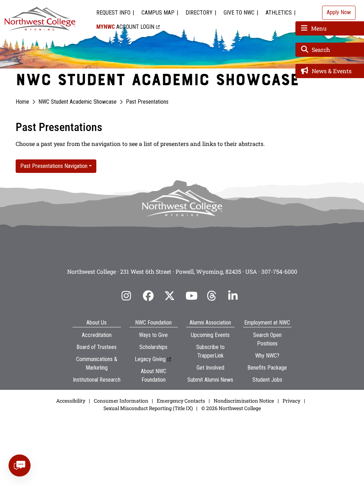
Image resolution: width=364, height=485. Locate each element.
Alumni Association (210, 322)
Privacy (291, 400)
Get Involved (210, 367)
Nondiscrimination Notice (244, 400)
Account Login (125, 26)
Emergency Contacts (181, 400)
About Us (96, 322)
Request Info (113, 12)
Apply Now (339, 12)
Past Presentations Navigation (53, 166)
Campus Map (158, 12)
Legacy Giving (150, 359)
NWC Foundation (153, 322)
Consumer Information (121, 400)
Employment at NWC (267, 322)
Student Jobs (267, 379)
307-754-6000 (279, 271)
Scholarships (153, 347)
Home (22, 101)
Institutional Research (97, 379)
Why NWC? (267, 355)
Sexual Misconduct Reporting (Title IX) (148, 408)
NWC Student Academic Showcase (77, 101)
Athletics (279, 12)
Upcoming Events (210, 335)
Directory (199, 12)
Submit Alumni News (210, 379)
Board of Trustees (96, 347)
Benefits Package (267, 367)
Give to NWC (239, 12)
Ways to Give (153, 335)
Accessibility (70, 400)
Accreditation (97, 335)
